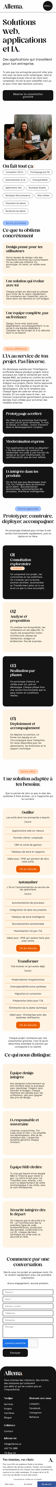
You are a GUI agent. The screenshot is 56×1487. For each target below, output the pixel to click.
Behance (34, 1417)
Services (8, 1404)
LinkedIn (34, 1404)
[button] (48, 6)
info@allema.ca (12, 1444)
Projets (8, 1408)
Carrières (9, 1413)
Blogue (8, 1417)
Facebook (34, 1408)
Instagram (35, 1412)
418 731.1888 (11, 1448)
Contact (8, 1431)
